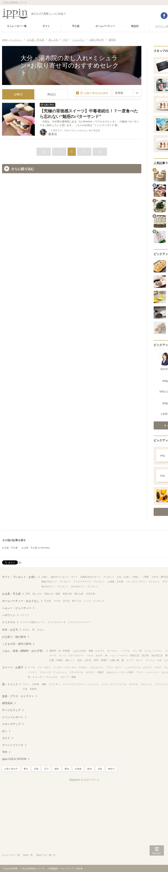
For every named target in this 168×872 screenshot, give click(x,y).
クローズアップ (11, 724)
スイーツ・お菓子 (12, 667)
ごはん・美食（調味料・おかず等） (23, 650)
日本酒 (35, 684)
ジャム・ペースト (153, 650)
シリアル (125, 650)
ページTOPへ (157, 863)
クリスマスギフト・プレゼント (89, 581)
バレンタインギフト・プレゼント (143, 581)
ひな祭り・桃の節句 (14, 636)
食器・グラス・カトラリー (18, 696)
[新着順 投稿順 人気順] (126, 93)
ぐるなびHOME (10, 868)
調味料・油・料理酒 (59, 650)
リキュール (146, 684)
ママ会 (56, 601)
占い (4, 731)
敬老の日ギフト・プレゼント (56, 581)
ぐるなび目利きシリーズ (32, 868)
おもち (40, 629)
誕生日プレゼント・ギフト (64, 577)
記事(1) (18, 94)
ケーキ (31, 667)
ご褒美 (145, 577)
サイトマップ (67, 868)
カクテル (133, 684)
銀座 (89, 769)
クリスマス (8, 622)
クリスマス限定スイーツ (32, 622)
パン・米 (137, 650)
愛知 (67, 769)
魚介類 (145, 655)
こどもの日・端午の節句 (16, 643)
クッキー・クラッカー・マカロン (70, 667)
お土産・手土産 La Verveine (36, 547)
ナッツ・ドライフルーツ (71, 655)
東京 (26, 769)
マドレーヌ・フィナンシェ (53, 672)
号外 (4, 752)
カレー (139, 660)
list (20, 562)
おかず (99, 655)
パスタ (89, 655)
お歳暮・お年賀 (115, 581)
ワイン (26, 684)
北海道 (78, 769)
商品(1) (51, 94)
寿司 (96, 660)
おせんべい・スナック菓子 (120, 672)
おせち (26, 629)
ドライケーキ (76, 672)
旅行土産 (78, 593)
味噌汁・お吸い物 (110, 660)
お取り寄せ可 (11, 769)
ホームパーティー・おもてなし (20, 600)
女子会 (66, 601)
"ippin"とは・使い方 (46, 855)
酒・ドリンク (10, 684)
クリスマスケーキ (57, 622)
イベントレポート (12, 717)
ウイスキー (54, 684)
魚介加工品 (157, 655)
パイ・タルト (44, 667)
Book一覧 (28, 855)
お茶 (25, 689)
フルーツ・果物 (68, 677)
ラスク (157, 667)
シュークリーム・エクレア (138, 667)
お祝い (44, 577)
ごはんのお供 (79, 650)
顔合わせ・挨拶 (52, 593)
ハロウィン (8, 615)
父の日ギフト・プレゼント (84, 586)
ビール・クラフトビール (113, 684)
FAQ (78, 868)
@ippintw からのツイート (84, 779)
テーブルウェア (11, 710)
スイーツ (24, 615)
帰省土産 (67, 593)
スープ (130, 660)
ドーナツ (32, 672)
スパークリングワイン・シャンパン (81, 684)
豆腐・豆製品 (56, 660)
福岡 (56, 769)
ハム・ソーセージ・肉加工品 (124, 655)
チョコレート (97, 667)
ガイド (6, 738)
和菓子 (100, 672)
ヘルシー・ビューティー (16, 608)
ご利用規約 (52, 868)
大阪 (100, 769)
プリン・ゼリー (114, 667)
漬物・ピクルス (96, 650)
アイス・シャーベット (147, 672)
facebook (164, 15)
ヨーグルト (112, 650)
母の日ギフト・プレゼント (54, 586)
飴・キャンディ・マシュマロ (42, 677)
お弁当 (87, 660)
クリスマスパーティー (79, 622)
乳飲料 (33, 689)
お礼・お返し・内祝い (128, 577)
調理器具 (7, 703)
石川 (46, 769)
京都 (36, 769)
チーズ (52, 655)
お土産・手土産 (10, 547)
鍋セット (70, 660)
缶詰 (79, 660)
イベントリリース (12, 745)
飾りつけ (76, 601)
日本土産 (90, 593)
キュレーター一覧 (11, 855)
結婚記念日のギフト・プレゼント (97, 577)
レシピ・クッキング (94, 601)
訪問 (27, 593)
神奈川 (111, 769)
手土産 (47, 601)
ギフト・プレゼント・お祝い (19, 576)
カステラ (90, 672)
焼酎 (44, 684)
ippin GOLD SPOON (14, 759)
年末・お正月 (10, 629)
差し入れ (37, 593)
